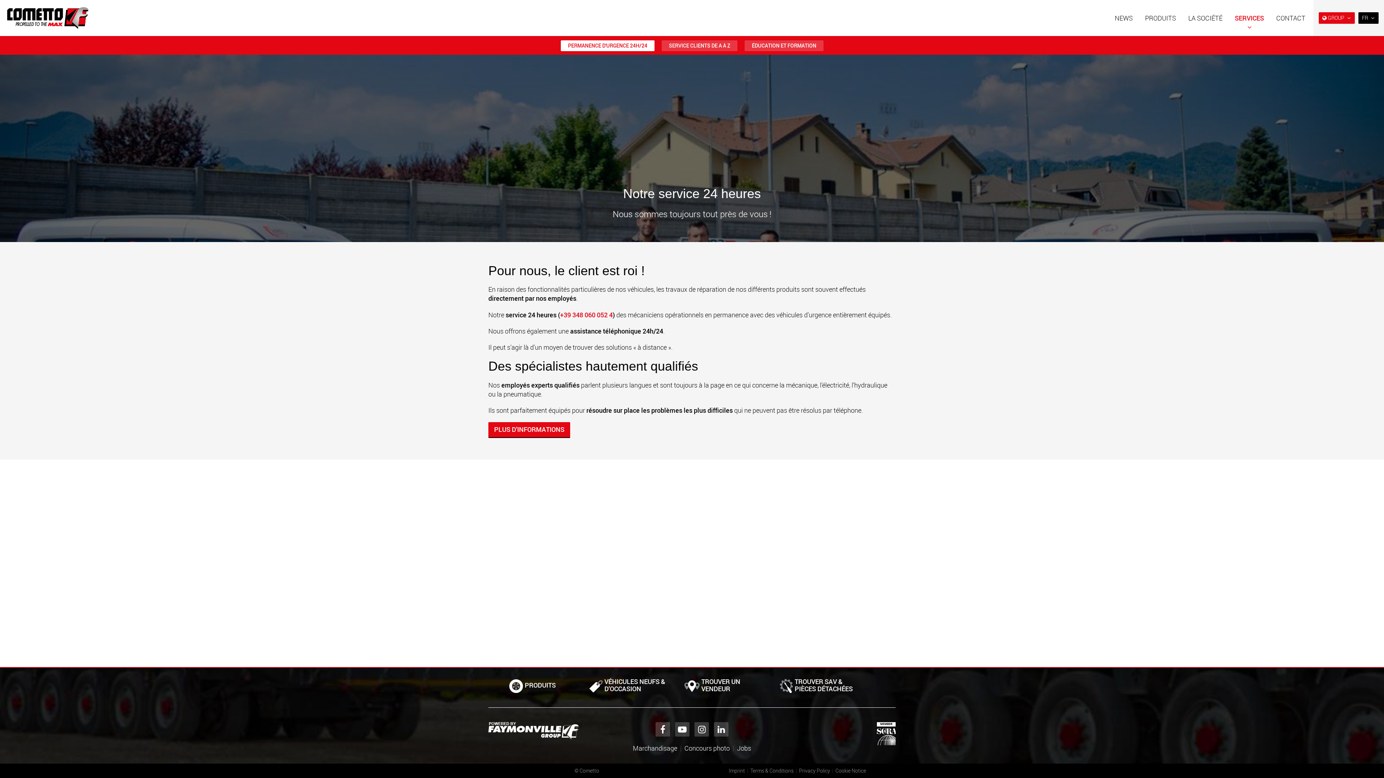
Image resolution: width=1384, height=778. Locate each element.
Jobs (744, 748)
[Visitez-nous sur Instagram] (702, 729)
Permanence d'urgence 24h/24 (607, 45)
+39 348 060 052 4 (586, 314)
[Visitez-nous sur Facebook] (663, 729)
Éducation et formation (784, 45)
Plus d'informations (529, 429)
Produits (1160, 18)
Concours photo (707, 748)
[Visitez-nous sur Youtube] (682, 729)
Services (1249, 18)
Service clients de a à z (699, 45)
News (1124, 18)
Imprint (737, 770)
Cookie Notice (850, 770)
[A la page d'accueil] (47, 18)
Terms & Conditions (772, 770)
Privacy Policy (814, 770)
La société (1205, 18)
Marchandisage (655, 748)
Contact (1290, 18)
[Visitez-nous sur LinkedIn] (721, 729)
